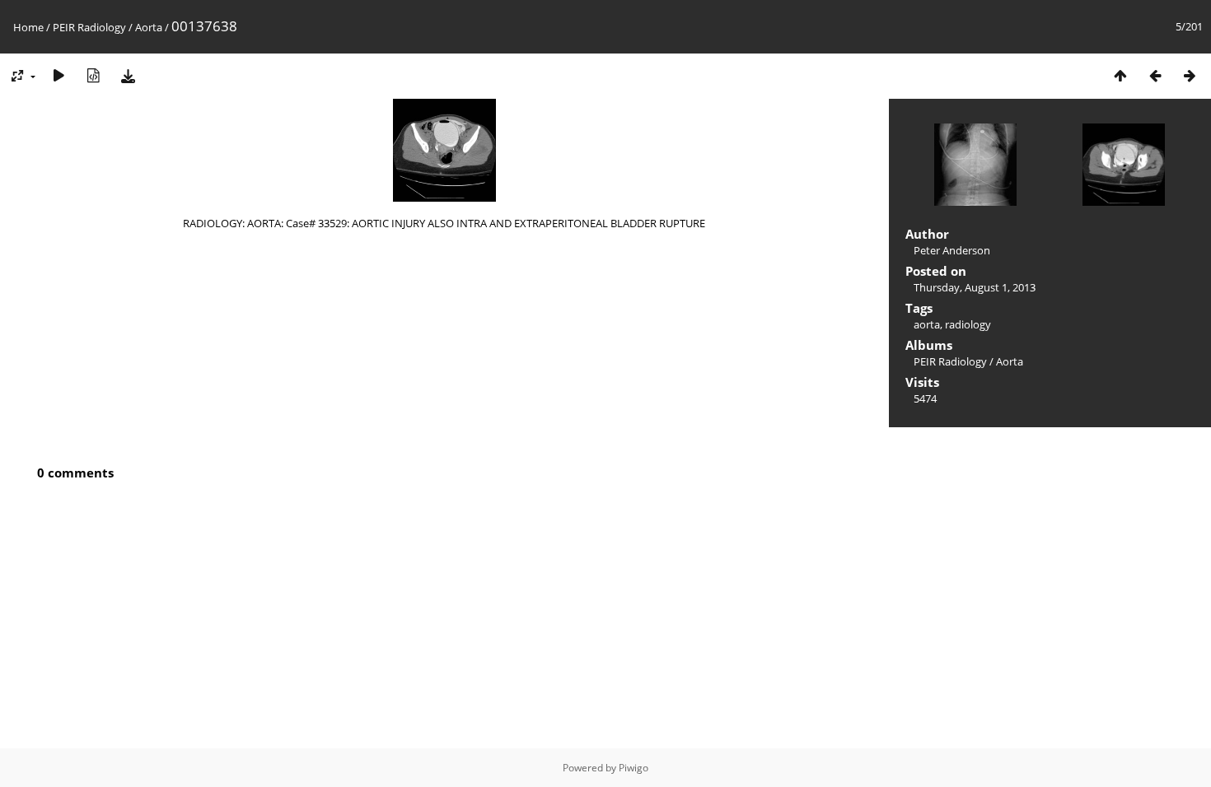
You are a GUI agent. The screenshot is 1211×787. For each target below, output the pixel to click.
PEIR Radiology (89, 27)
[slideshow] (58, 75)
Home (28, 27)
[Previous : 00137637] (1155, 75)
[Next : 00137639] (1189, 75)
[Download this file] (127, 75)
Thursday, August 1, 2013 (975, 287)
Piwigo (633, 768)
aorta (927, 324)
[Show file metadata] (93, 75)
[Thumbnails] (1120, 75)
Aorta (148, 27)
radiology (968, 324)
